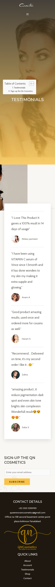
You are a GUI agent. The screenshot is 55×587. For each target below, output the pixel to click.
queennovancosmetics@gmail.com (27, 512)
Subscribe (17, 481)
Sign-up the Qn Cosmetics (22, 91)
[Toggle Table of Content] (30, 83)
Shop (27, 573)
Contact (27, 578)
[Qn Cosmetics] (26, 5)
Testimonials (19, 87)
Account (27, 565)
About (27, 560)
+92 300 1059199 (28, 508)
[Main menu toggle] (28, 14)
